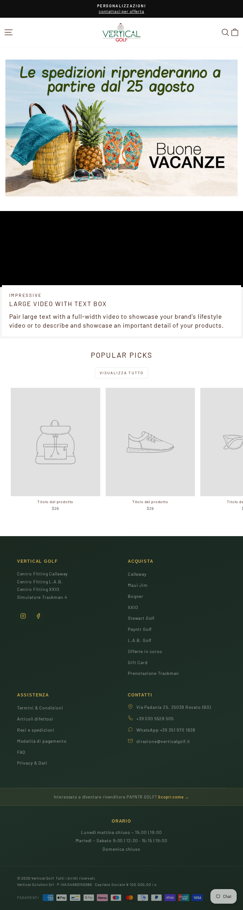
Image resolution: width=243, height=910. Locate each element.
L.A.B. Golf (140, 640)
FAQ (21, 752)
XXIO (133, 607)
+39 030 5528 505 (155, 718)
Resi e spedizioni (35, 730)
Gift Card (138, 662)
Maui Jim (138, 585)
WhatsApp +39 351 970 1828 (165, 730)
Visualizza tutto (121, 372)
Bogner (135, 596)
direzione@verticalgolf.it (163, 741)
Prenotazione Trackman (153, 673)
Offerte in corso (145, 651)
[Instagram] (23, 616)
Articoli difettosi (35, 718)
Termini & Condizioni (40, 707)
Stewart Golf (141, 618)
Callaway (137, 574)
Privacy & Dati (32, 763)
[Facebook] (38, 616)
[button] (234, 32)
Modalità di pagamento (42, 741)
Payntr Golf (140, 629)
